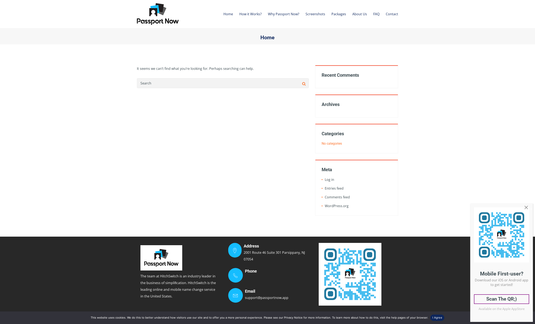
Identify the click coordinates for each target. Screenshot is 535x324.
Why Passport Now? (283, 14)
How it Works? (250, 14)
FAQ (376, 14)
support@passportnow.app (266, 297)
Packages (338, 14)
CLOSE (528, 209)
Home (228, 14)
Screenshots (315, 14)
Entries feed (334, 188)
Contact (392, 14)
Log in (329, 179)
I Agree (437, 317)
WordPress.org (337, 206)
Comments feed (337, 197)
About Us (359, 14)
